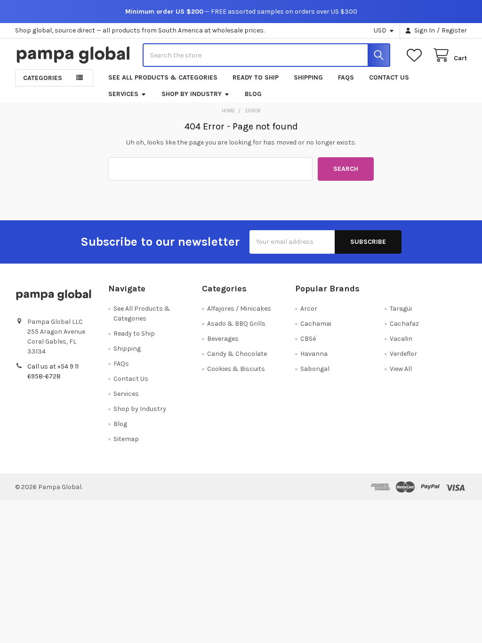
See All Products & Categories (162, 77)
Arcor (308, 309)
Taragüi (401, 309)
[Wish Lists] (416, 55)
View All (401, 369)
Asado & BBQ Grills (236, 324)
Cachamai (315, 324)
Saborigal (314, 369)
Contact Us (389, 77)
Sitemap (126, 439)
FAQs (346, 77)
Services (123, 94)
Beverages (223, 339)
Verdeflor (403, 354)
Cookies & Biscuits (236, 369)
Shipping (308, 77)
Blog (253, 94)
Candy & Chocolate (237, 354)
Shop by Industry (191, 94)
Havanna (314, 354)
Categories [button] (42, 78)
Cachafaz (404, 324)
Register (454, 30)
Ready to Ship (256, 77)
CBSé (308, 339)
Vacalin (401, 339)
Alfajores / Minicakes (239, 309)
